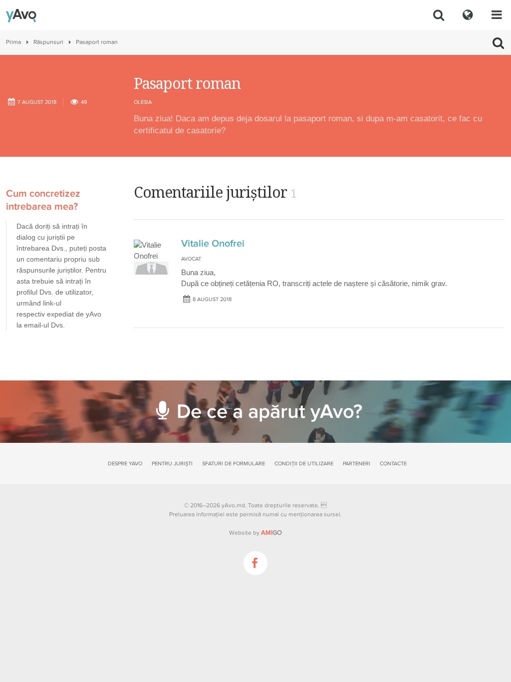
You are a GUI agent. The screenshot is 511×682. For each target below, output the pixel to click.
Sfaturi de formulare (233, 463)
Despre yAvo (125, 463)
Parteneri (356, 463)
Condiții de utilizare (303, 463)
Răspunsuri (48, 42)
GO (271, 533)
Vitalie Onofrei (213, 244)
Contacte (393, 463)
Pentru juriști (172, 463)
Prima (13, 42)
